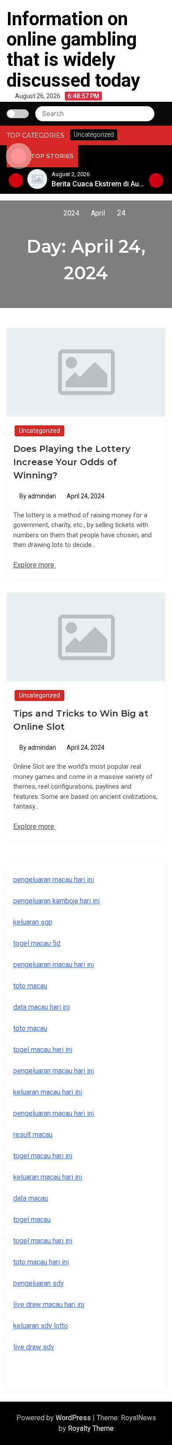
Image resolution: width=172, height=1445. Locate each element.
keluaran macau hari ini (47, 1177)
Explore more (34, 565)
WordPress (74, 1418)
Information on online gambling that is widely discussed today (73, 49)
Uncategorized (39, 430)
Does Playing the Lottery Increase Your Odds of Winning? (72, 462)
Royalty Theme (91, 1428)
